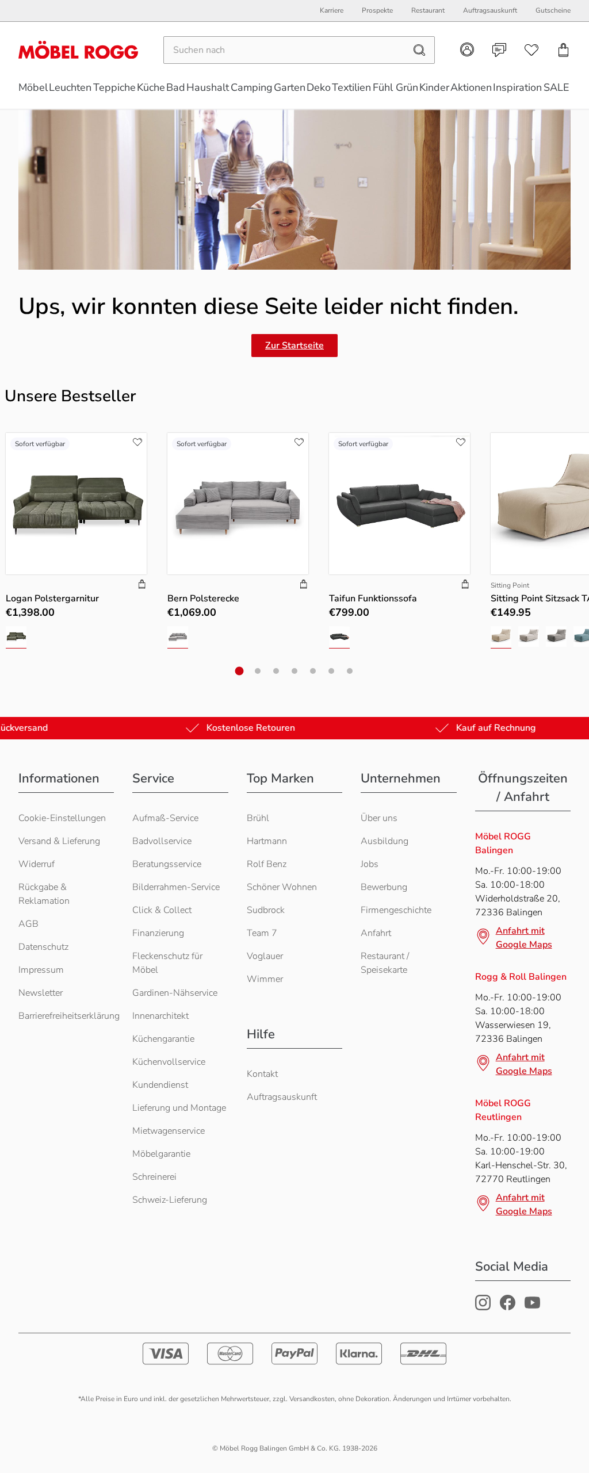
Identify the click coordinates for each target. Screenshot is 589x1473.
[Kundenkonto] (467, 49)
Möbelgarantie (161, 1154)
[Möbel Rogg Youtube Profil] (532, 1307)
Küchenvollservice (168, 1062)
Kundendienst (160, 1085)
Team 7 (262, 933)
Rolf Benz (266, 864)
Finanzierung (158, 933)
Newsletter (40, 993)
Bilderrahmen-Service (176, 887)
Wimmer (265, 979)
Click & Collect (162, 910)
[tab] (239, 670)
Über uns (379, 818)
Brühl (258, 818)
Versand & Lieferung (59, 841)
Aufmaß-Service (165, 818)
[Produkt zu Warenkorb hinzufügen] (142, 585)
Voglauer (265, 956)
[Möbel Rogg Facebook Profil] (507, 1307)
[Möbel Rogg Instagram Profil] (483, 1307)
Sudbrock (266, 910)
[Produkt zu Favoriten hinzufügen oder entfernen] (137, 442)
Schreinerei (154, 1177)
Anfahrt (376, 933)
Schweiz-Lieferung (169, 1200)
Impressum (41, 970)
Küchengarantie (163, 1039)
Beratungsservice (166, 864)
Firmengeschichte (396, 910)
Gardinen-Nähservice (174, 993)
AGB (28, 924)
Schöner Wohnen (282, 887)
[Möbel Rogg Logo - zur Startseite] (78, 50)
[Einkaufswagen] (564, 50)
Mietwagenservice (168, 1131)
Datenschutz (43, 947)
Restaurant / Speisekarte (385, 963)
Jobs (369, 864)
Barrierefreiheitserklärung (69, 1016)
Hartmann (267, 841)
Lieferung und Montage (179, 1108)
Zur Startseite (294, 345)
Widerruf (36, 864)
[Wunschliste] (531, 50)
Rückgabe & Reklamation (44, 894)
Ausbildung (384, 841)
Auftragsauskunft (282, 1097)
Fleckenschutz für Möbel (167, 963)
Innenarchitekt (160, 1016)
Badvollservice (162, 841)
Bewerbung (384, 887)
